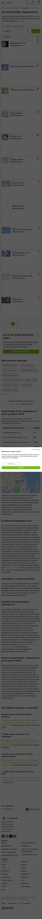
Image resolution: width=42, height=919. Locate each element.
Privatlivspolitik (36, 449)
